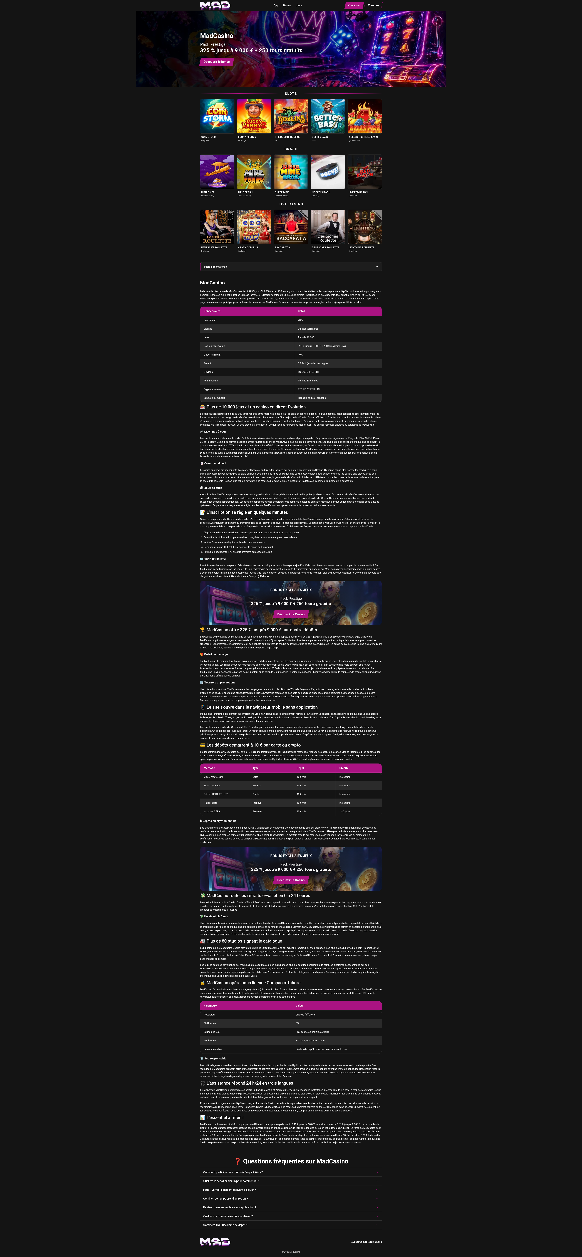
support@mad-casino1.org (366, 1241)
